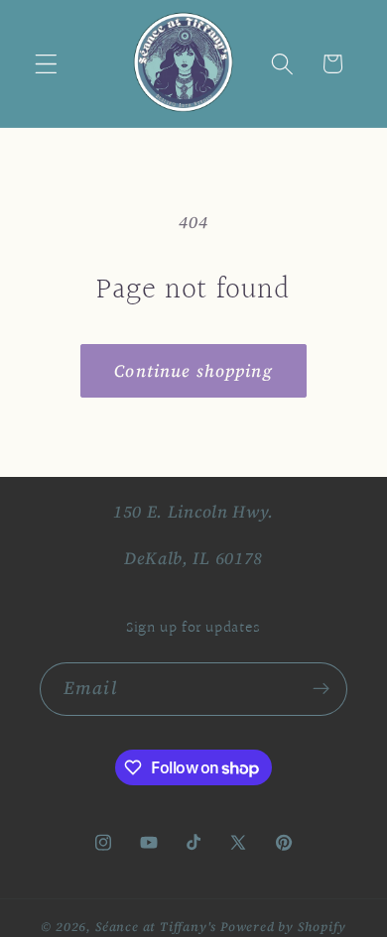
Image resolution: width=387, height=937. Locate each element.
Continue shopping (193, 371)
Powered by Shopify (283, 926)
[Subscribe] (321, 689)
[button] (46, 64)
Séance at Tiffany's (155, 926)
